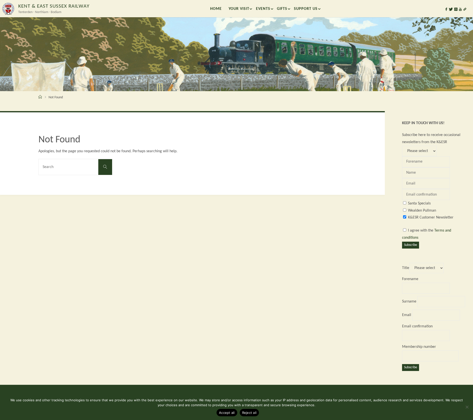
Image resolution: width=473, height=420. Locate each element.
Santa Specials (419, 203)
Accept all (227, 413)
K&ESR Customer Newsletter (431, 217)
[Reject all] (466, 406)
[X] (451, 9)
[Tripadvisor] (465, 9)
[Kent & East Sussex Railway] (8, 9)
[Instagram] (456, 9)
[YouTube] (460, 9)
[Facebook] (446, 9)
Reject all (249, 413)
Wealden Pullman (422, 211)
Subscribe (410, 245)
